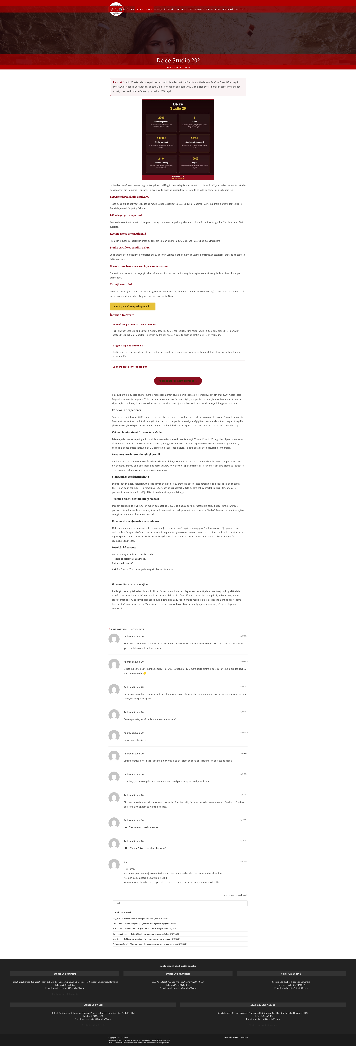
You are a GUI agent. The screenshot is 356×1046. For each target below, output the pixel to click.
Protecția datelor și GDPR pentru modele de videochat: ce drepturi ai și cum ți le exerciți (145, 944)
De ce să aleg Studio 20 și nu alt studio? (134, 324)
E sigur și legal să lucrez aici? (129, 345)
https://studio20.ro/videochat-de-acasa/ (145, 848)
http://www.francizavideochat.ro (141, 827)
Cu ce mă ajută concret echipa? (130, 366)
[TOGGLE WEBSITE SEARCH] (248, 9)
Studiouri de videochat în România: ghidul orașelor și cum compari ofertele (141, 929)
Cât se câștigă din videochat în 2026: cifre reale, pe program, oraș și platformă (142, 934)
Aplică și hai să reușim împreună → (132, 306)
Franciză (227, 1037)
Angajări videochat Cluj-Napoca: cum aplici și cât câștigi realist (136, 918)
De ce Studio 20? (183, 67)
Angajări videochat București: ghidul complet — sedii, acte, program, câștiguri (142, 939)
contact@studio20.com (160, 882)
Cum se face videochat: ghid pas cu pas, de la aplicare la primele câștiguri (140, 924)
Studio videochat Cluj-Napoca (263, 1025)
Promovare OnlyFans (240, 1037)
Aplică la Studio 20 (121, 569)
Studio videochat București (65, 993)
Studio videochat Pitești (93, 1025)
